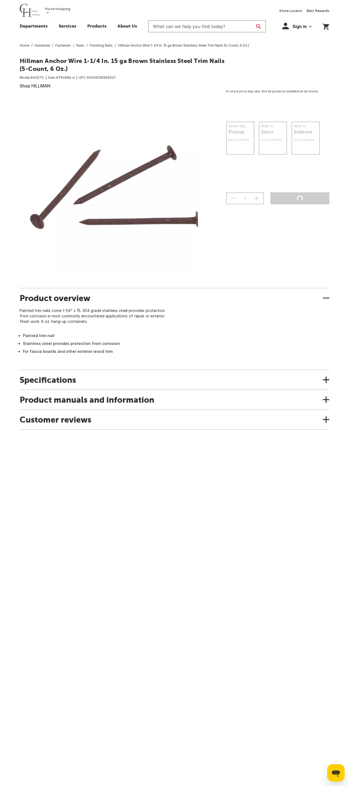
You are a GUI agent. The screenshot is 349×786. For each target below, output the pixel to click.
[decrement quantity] (233, 198)
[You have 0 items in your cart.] (326, 26)
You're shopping (57, 9)
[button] (97, 27)
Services (67, 25)
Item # (59, 77)
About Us (127, 25)
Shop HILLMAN (35, 86)
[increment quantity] (256, 198)
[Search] (258, 26)
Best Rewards (318, 11)
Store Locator (290, 11)
